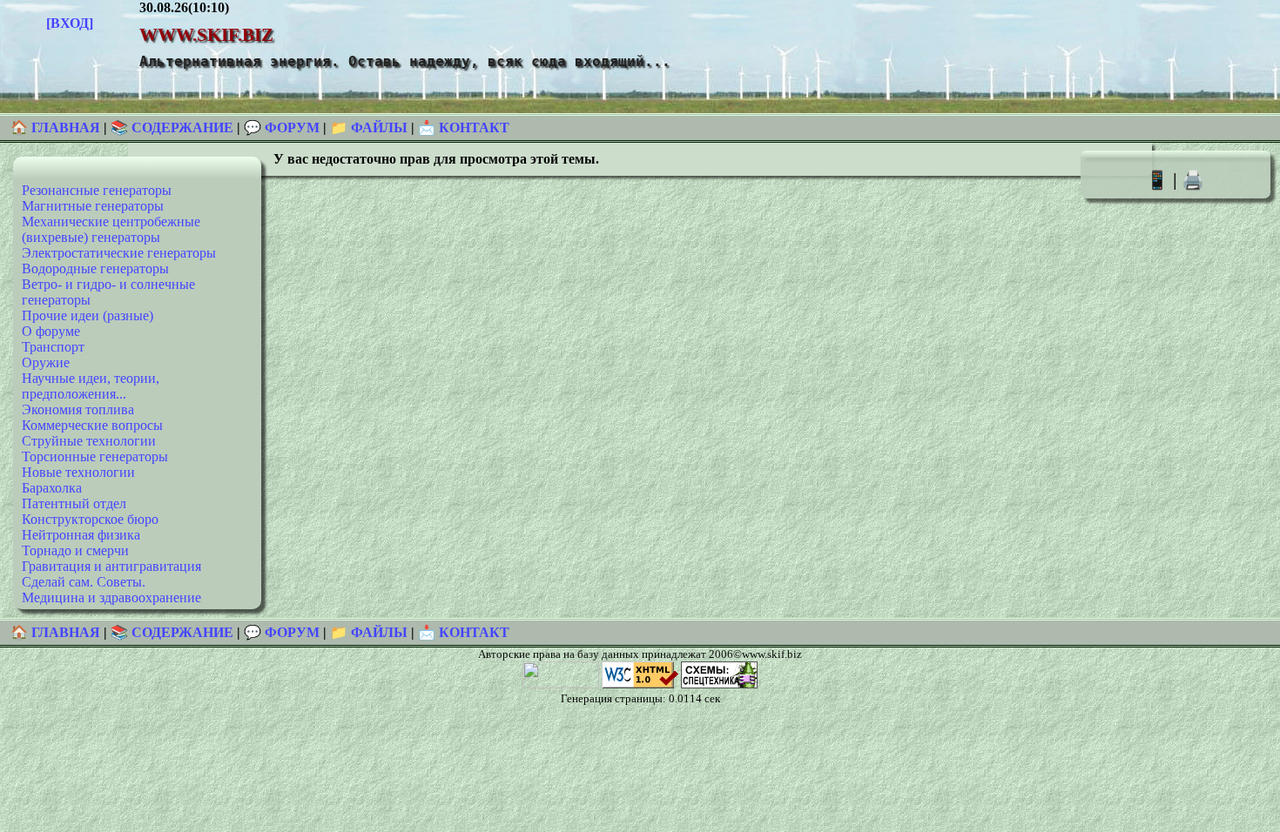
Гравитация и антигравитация (111, 566)
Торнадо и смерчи (75, 550)
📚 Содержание (172, 127)
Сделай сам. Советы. (83, 581)
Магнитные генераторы (93, 205)
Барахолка (52, 487)
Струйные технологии (89, 440)
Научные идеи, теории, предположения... (90, 386)
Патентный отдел (74, 503)
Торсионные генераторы (95, 456)
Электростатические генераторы (119, 252)
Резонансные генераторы (97, 190)
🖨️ (1193, 180)
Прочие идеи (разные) (87, 315)
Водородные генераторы (95, 268)
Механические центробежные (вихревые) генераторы (111, 229)
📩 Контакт (463, 127)
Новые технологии (78, 472)
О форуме (51, 331)
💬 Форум (282, 127)
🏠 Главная (57, 127)
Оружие (46, 362)
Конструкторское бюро (90, 519)
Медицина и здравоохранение (111, 597)
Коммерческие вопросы (92, 425)
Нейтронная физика (81, 534)
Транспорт (53, 346)
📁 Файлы (369, 127)
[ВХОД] (69, 23)
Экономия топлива (78, 409)
